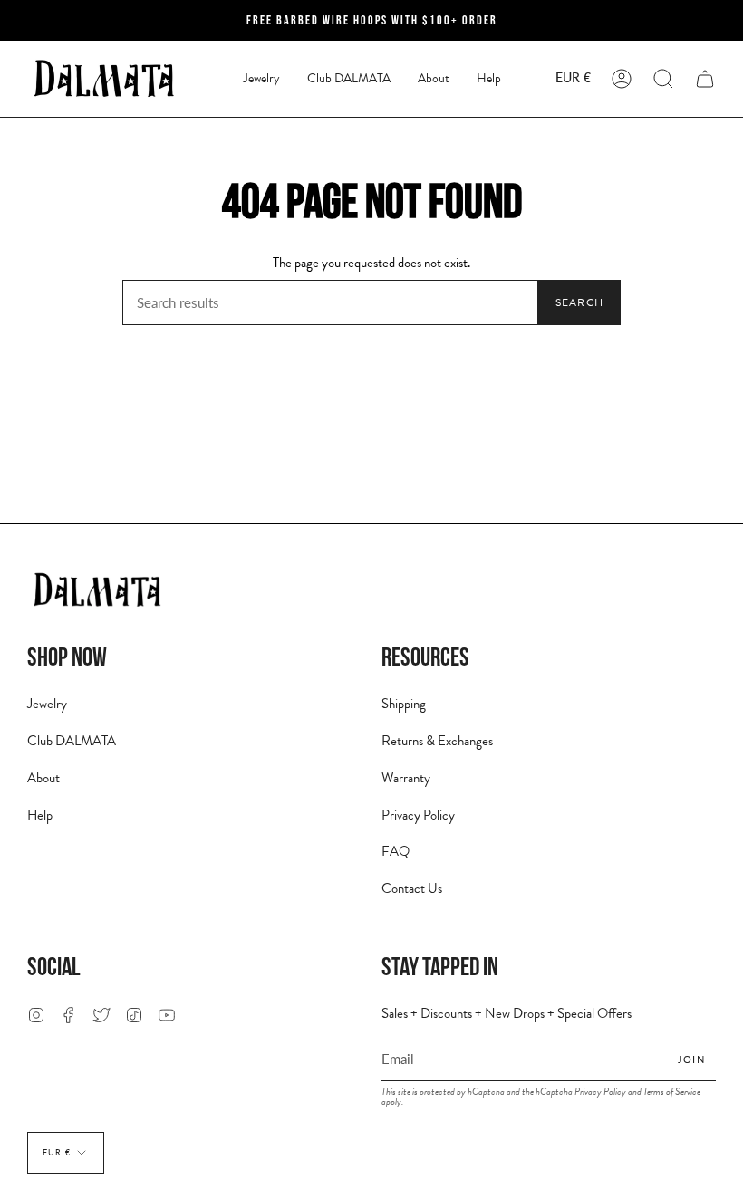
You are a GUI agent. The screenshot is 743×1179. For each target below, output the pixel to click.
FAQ (395, 851)
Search (579, 302)
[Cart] (705, 79)
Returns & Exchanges (437, 741)
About (43, 778)
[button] (261, 79)
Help (40, 815)
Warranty (405, 778)
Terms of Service (671, 1091)
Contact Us (411, 888)
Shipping (403, 704)
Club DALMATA (71, 741)
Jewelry (47, 704)
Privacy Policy (418, 815)
